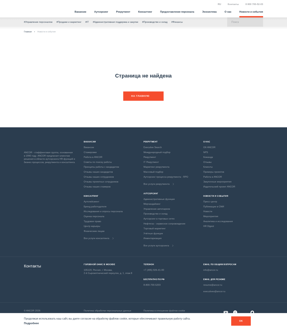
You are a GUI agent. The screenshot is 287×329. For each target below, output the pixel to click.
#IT (87, 22)
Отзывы (207, 162)
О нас (228, 11)
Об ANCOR (209, 147)
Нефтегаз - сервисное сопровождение (164, 223)
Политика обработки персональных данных (107, 310)
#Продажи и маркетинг (68, 22)
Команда (208, 157)
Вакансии (80, 11)
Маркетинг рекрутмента (156, 166)
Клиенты (208, 166)
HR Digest (208, 226)
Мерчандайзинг (152, 204)
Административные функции (159, 199)
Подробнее (31, 323)
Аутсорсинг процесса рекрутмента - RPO (166, 176)
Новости (207, 211)
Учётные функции (153, 233)
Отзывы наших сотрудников (99, 176)
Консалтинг (145, 11)
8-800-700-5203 (152, 285)
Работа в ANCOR (93, 157)
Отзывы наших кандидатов (98, 171)
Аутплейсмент (91, 201)
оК (241, 321)
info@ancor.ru (210, 270)
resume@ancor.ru (212, 285)
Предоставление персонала (177, 11)
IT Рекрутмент (151, 162)
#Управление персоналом (38, 22)
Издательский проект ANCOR (219, 186)
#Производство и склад (154, 22)
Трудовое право (92, 221)
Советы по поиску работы (98, 162)
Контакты (233, 4)
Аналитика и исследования (218, 221)
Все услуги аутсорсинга (156, 245)
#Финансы (177, 22)
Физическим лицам (94, 231)
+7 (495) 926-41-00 (154, 270)
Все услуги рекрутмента (157, 184)
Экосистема (209, 11)
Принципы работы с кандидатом (101, 166)
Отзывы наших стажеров (97, 186)
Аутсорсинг (101, 11)
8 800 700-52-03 (254, 4)
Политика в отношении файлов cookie (164, 310)
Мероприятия (210, 216)
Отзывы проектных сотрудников (101, 181)
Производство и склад (155, 213)
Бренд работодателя (95, 206)
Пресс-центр (210, 201)
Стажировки (90, 152)
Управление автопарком (157, 208)
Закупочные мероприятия (217, 181)
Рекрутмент (123, 11)
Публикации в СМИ (213, 206)
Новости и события (251, 11)
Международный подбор (157, 152)
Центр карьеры (92, 226)
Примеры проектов (213, 171)
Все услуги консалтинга (96, 238)
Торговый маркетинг (155, 228)
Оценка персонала (94, 216)
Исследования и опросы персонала (103, 211)
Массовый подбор (153, 171)
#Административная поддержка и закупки (115, 22)
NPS (205, 152)
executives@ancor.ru (214, 291)
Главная (28, 32)
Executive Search (153, 147)
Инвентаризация (153, 238)
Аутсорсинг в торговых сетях (159, 218)
